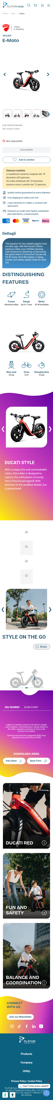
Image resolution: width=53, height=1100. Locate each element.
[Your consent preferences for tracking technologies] (5, 1095)
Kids (13, 14)
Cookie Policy (35, 1081)
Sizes (43, 646)
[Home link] (5, 14)
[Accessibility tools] (12, 1095)
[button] (29, 5)
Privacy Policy (18, 1081)
